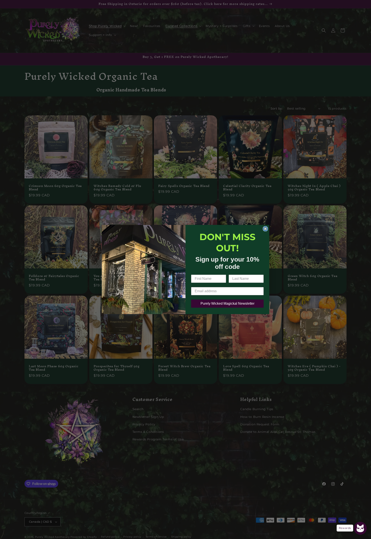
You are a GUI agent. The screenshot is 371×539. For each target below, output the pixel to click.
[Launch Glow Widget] (360, 528)
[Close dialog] (265, 229)
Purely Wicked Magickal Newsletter (227, 303)
